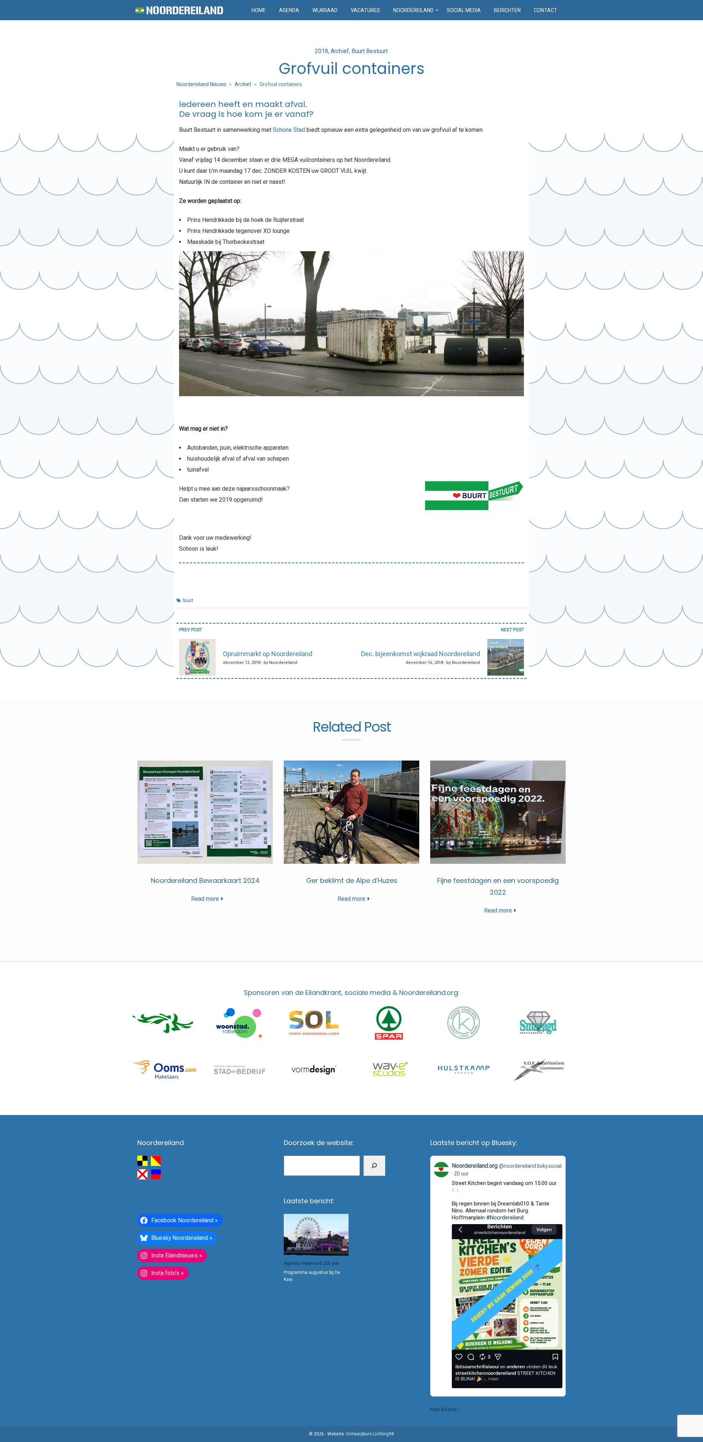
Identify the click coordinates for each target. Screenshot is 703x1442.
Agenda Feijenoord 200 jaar (311, 1263)
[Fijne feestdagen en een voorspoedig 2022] (498, 812)
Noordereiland (413, 10)
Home (259, 10)
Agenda (289, 10)
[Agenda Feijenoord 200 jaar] (316, 1235)
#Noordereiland (505, 1217)
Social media (464, 10)
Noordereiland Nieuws (201, 84)
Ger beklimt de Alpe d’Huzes (351, 880)
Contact (545, 10)
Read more (205, 898)
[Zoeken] (375, 1166)
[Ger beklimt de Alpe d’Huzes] (351, 812)
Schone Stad (289, 129)
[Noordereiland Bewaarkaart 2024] (205, 812)
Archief (340, 51)
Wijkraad (325, 10)
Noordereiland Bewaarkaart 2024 (205, 880)
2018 (321, 51)
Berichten (507, 10)
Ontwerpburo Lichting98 (370, 1434)
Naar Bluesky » (445, 1409)
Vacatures (365, 10)
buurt (188, 600)
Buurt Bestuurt (370, 51)
